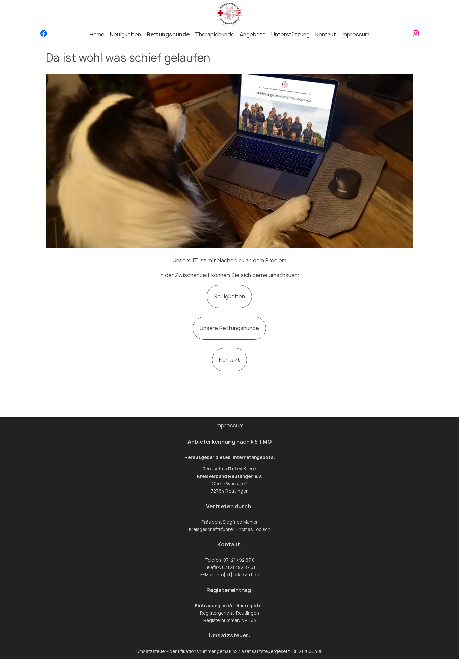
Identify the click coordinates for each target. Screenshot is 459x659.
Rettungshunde (168, 34)
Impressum (355, 34)
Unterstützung (290, 34)
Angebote (253, 34)
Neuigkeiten (125, 34)
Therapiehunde (214, 34)
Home (97, 34)
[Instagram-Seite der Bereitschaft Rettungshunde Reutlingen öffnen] (415, 34)
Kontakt (325, 34)
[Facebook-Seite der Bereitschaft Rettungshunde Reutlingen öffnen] (43, 34)
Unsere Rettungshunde (229, 328)
